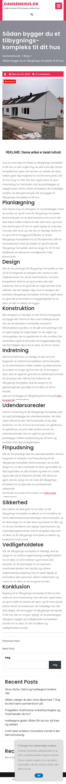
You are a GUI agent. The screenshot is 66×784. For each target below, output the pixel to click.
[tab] (58, 6)
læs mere (50, 493)
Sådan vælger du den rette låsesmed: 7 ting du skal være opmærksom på (32, 701)
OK (39, 775)
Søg (7, 657)
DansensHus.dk (21, 4)
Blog (26, 56)
